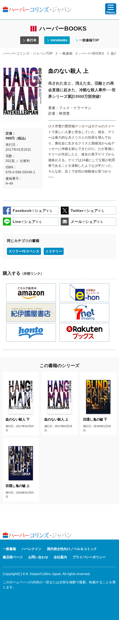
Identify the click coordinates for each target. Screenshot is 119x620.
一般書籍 (66, 53)
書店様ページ (13, 557)
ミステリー (53, 251)
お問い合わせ (38, 557)
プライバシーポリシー (89, 557)
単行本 (32, 40)
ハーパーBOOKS (91, 53)
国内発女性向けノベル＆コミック (72, 549)
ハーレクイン (32, 549)
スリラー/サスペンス (24, 251)
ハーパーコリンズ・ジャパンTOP (28, 53)
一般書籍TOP (89, 40)
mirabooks (59, 40)
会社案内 (60, 557)
